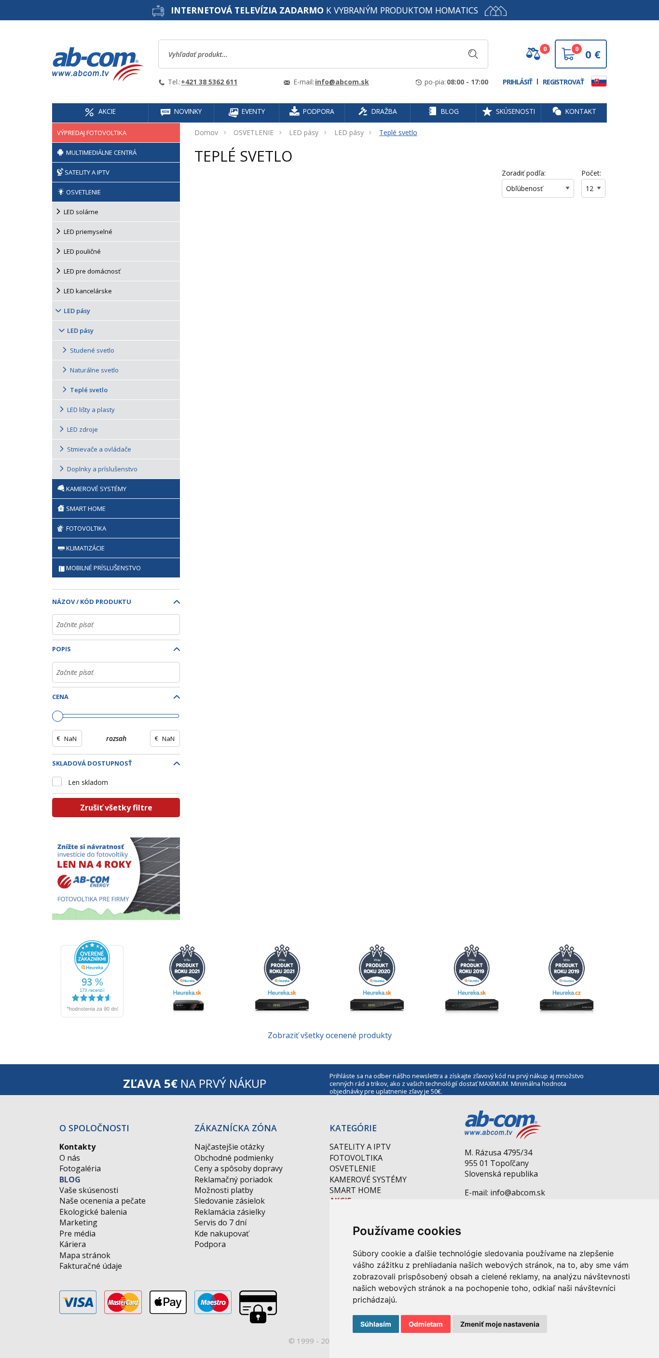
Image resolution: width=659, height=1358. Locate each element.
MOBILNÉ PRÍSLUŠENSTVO (103, 567)
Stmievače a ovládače (99, 449)
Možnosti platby (223, 1190)
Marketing (78, 1222)
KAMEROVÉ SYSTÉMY (95, 488)
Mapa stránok (84, 1255)
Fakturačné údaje (90, 1266)
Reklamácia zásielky (229, 1212)
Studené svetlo (92, 350)
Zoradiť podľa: (524, 173)
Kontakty (77, 1146)
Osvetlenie (353, 1168)
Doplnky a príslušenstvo (102, 469)
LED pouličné (82, 251)
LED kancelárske (88, 291)
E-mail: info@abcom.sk (505, 1192)
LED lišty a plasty (91, 409)
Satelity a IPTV (360, 1146)
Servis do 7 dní (220, 1222)
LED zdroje (82, 429)
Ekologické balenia (93, 1212)
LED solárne (81, 211)
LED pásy (303, 132)
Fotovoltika (356, 1157)
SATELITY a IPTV (86, 172)
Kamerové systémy (368, 1179)
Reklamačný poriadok (233, 1179)
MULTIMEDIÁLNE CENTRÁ (101, 152)
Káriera (72, 1244)
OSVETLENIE (253, 132)
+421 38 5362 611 (209, 81)
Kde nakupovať (221, 1233)
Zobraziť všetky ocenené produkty (330, 1035)
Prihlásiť (517, 81)
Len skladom (88, 782)
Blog (70, 1179)
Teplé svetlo (398, 132)
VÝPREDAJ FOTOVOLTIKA (91, 132)
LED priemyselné (88, 231)
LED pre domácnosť (92, 271)
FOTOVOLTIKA (85, 528)
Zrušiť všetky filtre (116, 807)
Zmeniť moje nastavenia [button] (499, 1324)
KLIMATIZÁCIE (85, 548)
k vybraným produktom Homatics (324, 10)
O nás (69, 1157)
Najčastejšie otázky (229, 1146)
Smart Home (355, 1190)
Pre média (77, 1233)
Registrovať (563, 81)
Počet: (591, 173)
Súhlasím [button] (375, 1324)
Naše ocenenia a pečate (102, 1200)
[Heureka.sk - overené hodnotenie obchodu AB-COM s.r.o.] (92, 978)
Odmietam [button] (426, 1324)
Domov (206, 132)
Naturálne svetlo (94, 370)
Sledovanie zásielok (229, 1200)
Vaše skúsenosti (88, 1190)
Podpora (210, 1244)
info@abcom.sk (342, 81)
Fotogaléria (80, 1168)
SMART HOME (85, 508)
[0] (533, 57)
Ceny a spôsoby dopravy (238, 1168)
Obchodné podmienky (234, 1157)
